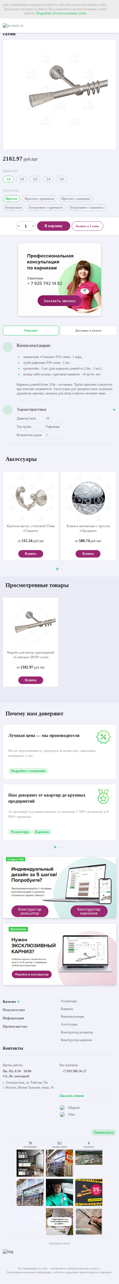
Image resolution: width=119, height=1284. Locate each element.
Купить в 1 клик (87, 226)
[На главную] (26, 25)
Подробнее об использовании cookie (61, 13)
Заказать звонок (72, 1096)
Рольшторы (20, 832)
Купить (30, 554)
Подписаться (103, 1132)
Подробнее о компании (28, 771)
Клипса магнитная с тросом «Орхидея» (88, 528)
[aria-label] (59, 280)
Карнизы (42, 832)
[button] (57, 569)
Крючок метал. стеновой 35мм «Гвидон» (31, 528)
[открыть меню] (114, 25)
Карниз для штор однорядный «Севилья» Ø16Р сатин (30, 654)
